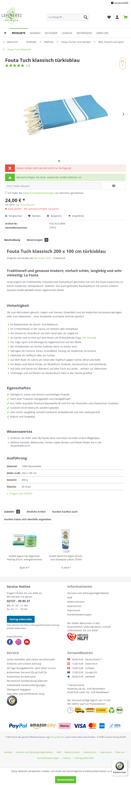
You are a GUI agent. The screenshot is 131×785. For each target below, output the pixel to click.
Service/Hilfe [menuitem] (120, 3)
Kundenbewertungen (79, 614)
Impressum (73, 610)
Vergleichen (15, 216)
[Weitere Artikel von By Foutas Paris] (123, 63)
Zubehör (11, 511)
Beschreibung (12, 239)
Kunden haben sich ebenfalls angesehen (27, 519)
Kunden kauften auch (64, 511)
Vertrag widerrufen (21, 619)
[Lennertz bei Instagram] (19, 642)
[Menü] (125, 762)
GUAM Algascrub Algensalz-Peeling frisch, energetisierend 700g (24, 557)
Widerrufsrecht (76, 601)
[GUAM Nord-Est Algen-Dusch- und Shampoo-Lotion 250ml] (65, 541)
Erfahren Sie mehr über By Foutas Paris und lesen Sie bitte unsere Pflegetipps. (55, 438)
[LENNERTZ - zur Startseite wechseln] (12, 15)
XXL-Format (88, 337)
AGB (69, 597)
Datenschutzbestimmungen (39, 193)
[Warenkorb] (125, 17)
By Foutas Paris (42, 258)
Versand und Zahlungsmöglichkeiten (88, 593)
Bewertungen (37, 239)
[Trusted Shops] (12, 701)
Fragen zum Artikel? (20, 493)
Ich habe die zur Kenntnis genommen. (46, 193)
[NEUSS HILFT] (77, 637)
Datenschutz (74, 606)
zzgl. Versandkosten (25, 204)
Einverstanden (65, 779)
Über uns (120, 752)
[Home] (5, 32)
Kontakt (8, 752)
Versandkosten (57, 737)
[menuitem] (68, 17)
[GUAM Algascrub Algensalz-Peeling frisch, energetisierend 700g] (24, 541)
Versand (76, 700)
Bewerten (56, 216)
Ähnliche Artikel (36, 511)
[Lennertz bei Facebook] (11, 642)
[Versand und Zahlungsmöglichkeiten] (65, 726)
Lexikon (67, 757)
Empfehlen (77, 216)
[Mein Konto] (117, 17)
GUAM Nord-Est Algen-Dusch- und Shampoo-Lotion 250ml (66, 557)
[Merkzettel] (108, 17)
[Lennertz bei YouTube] (27, 642)
